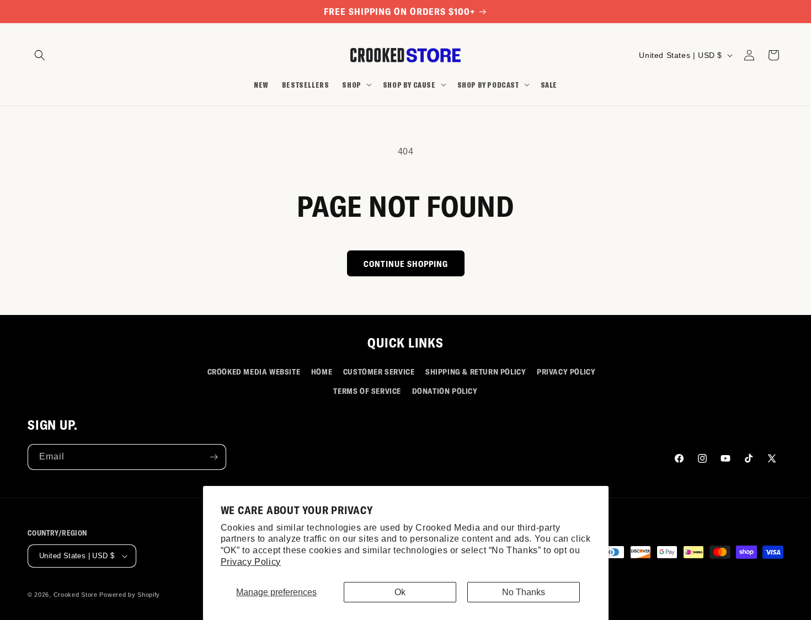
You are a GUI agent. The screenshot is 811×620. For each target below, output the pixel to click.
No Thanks (523, 592)
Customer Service (379, 371)
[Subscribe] (213, 457)
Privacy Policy (251, 561)
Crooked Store (76, 594)
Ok (400, 592)
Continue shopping (406, 264)
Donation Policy (445, 390)
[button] (40, 55)
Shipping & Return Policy (475, 371)
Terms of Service (367, 390)
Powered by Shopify (129, 594)
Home (321, 371)
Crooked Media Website (254, 371)
